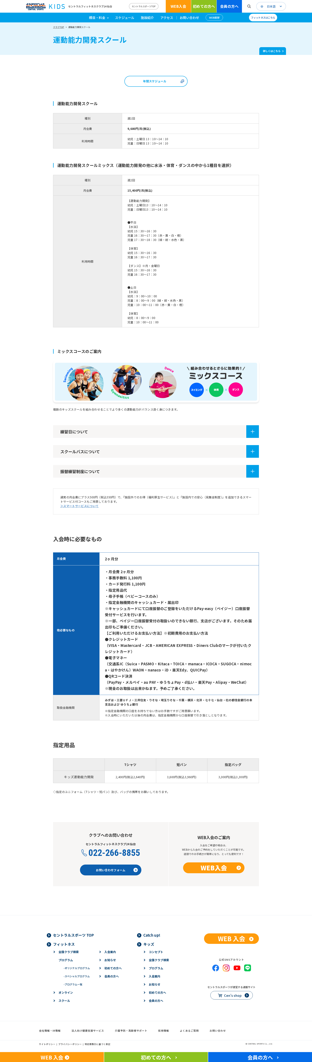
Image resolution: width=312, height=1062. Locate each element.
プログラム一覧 (73, 984)
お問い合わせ (189, 17)
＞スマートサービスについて (79, 506)
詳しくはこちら (272, 51)
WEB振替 (214, 17)
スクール (64, 1000)
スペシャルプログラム (77, 976)
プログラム (65, 960)
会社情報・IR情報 (50, 1030)
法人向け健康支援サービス (88, 1030)
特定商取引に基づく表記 (97, 1044)
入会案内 (110, 952)
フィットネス (64, 944)
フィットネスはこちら (263, 17)
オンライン (65, 992)
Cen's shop (233, 995)
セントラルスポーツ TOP (73, 935)
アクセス (166, 17)
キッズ (148, 944)
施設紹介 (147, 17)
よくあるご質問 (189, 1030)
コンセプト (156, 952)
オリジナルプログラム (77, 968)
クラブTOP (58, 27)
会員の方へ (229, 6)
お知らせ (110, 960)
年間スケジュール (154, 81)
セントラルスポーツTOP (144, 6)
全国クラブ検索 (68, 952)
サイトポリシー (47, 1044)
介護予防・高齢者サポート (131, 1030)
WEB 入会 (231, 938)
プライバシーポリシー (70, 1044)
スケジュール (124, 17)
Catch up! (151, 935)
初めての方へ (204, 6)
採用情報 (163, 1030)
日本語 (271, 6)
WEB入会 (178, 6)
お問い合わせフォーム (110, 870)
